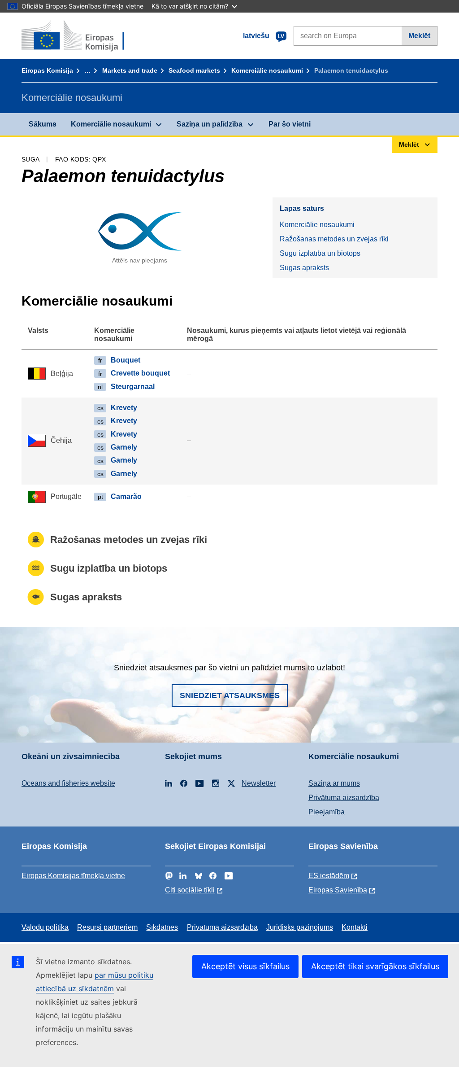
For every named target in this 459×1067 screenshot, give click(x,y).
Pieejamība (326, 812)
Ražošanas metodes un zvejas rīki (334, 239)
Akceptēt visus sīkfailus (245, 966)
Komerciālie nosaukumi (267, 70)
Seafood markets (194, 70)
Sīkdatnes (162, 927)
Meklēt (419, 35)
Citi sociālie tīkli (190, 890)
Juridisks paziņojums (299, 927)
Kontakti (355, 927)
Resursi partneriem (107, 927)
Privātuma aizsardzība (343, 797)
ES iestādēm (328, 875)
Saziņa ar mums (334, 783)
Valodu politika (45, 927)
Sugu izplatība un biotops (320, 253)
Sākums (42, 124)
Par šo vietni (289, 124)
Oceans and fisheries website (68, 783)
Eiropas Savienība (337, 890)
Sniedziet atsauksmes (230, 695)
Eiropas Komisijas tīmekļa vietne (73, 875)
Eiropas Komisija (47, 70)
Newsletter (259, 783)
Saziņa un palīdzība (209, 124)
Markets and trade (129, 70)
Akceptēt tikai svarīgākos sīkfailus (375, 966)
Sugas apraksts (304, 267)
